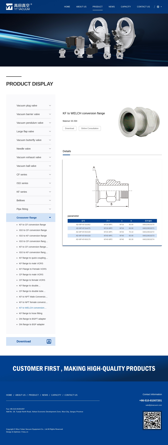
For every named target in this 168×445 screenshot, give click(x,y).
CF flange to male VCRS (31, 274)
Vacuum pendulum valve (30, 122)
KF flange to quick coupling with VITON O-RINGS (32, 259)
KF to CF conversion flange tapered (32, 248)
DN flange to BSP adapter (32, 324)
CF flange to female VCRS (32, 280)
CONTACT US (143, 7)
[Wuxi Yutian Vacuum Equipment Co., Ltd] (19, 6)
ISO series (22, 183)
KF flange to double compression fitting (28, 286)
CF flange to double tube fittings (31, 292)
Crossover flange (27, 217)
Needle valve (24, 148)
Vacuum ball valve (26, 166)
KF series (22, 191)
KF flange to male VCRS (31, 263)
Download (69, 128)
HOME (67, 7)
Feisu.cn (25, 432)
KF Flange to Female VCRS (32, 269)
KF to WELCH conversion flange (31, 309)
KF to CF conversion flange (32, 224)
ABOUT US (81, 7)
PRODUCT (98, 7)
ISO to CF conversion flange (33, 230)
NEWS (112, 7)
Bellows (21, 200)
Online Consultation (90, 128)
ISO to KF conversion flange (33, 236)
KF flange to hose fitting (30, 313)
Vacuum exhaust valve (29, 157)
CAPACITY (126, 7)
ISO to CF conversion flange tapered (33, 242)
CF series (22, 174)
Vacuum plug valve (27, 105)
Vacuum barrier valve (28, 114)
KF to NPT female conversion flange (33, 303)
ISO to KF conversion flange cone (33, 253)
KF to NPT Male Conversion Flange (33, 297)
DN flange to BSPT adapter (32, 319)
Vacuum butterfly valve (29, 140)
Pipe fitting (22, 209)
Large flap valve (25, 131)
